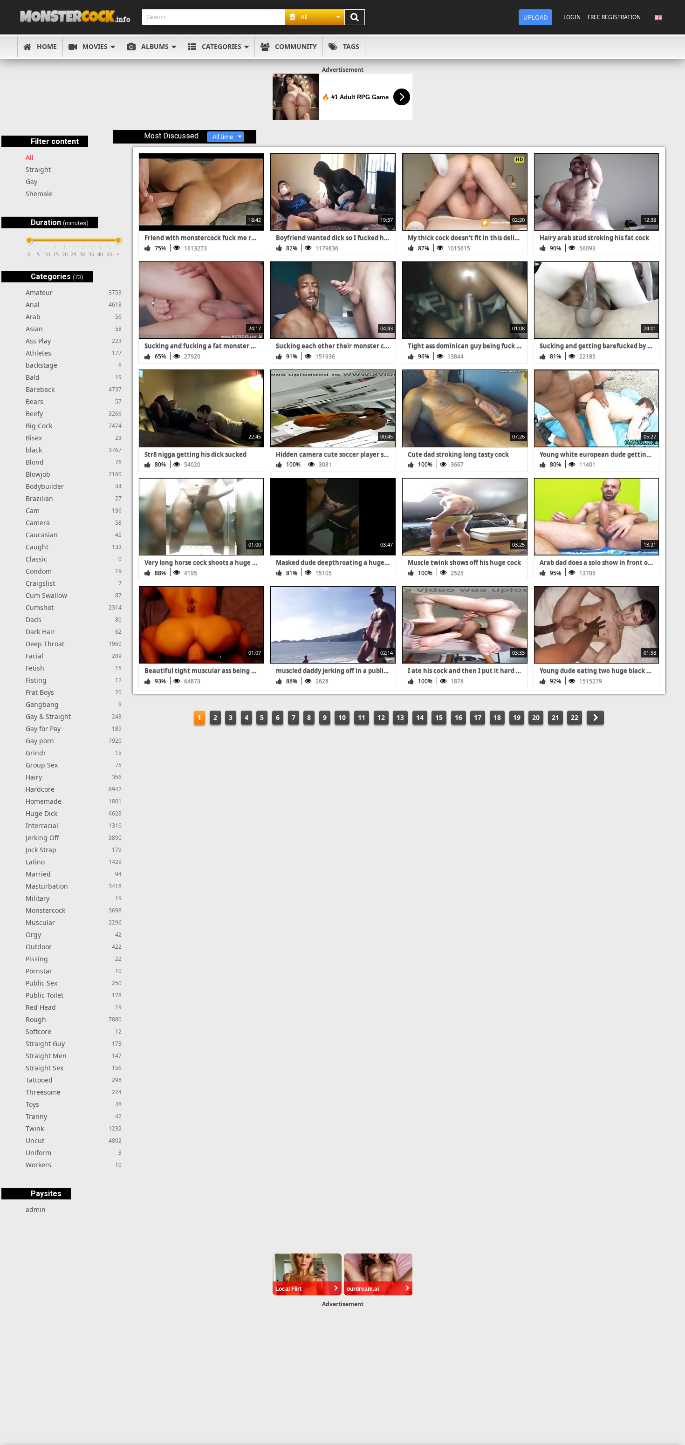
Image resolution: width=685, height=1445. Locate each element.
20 (536, 717)
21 (555, 717)
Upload (535, 17)
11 (361, 717)
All (30, 157)
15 (439, 717)
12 (381, 717)
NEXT (595, 718)
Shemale (39, 193)
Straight (38, 169)
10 (342, 717)
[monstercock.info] (78, 17)
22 (574, 717)
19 (517, 717)
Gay (31, 181)
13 (400, 717)
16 (458, 717)
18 (497, 717)
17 (477, 717)
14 (420, 717)
